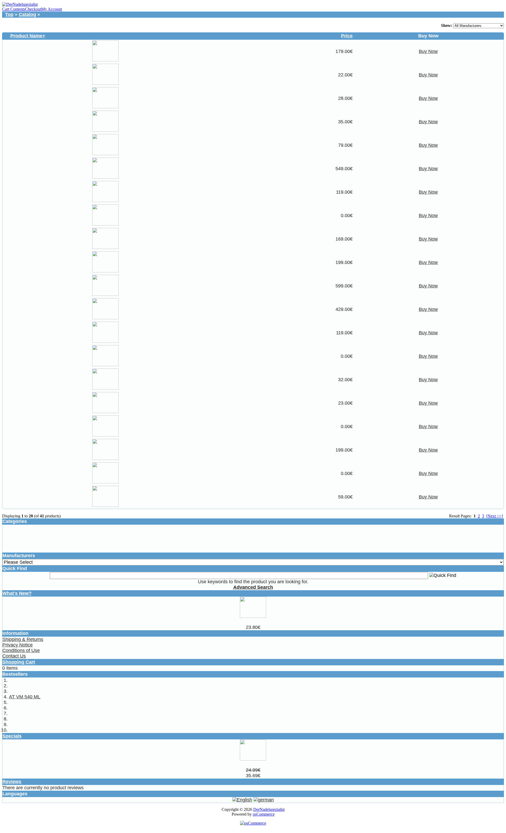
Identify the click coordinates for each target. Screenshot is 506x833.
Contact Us (14, 656)
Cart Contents (13, 9)
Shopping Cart (18, 662)
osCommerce (264, 814)
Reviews (11, 781)
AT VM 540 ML (24, 696)
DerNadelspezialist (269, 809)
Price (347, 35)
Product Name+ (27, 35)
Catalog (27, 14)
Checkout (33, 9)
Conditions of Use (21, 650)
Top (9, 14)
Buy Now (428, 51)
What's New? (17, 593)
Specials (12, 736)
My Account (51, 9)
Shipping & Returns (22, 639)
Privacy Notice (17, 645)
